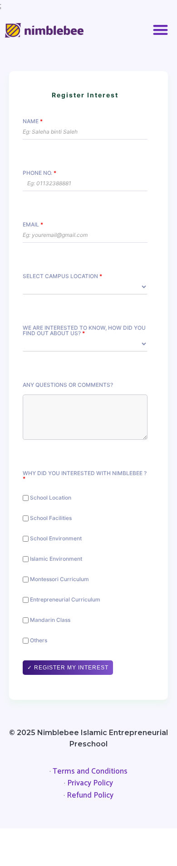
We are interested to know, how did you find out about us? (84, 330)
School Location (50, 498)
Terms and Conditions (90, 771)
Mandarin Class (49, 620)
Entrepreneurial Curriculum (64, 600)
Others (38, 641)
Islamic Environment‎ (55, 559)
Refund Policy (90, 795)
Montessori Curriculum (59, 579)
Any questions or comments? (68, 385)
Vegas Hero (123, 841)
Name (33, 121)
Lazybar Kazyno (33, 841)
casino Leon (81, 841)
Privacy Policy (90, 783)
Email (33, 224)
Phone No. (39, 173)
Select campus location (62, 276)
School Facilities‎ (50, 518)
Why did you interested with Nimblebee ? (85, 476)
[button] (161, 30)
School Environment (55, 539)
